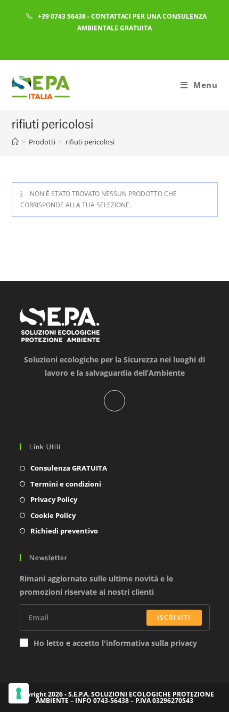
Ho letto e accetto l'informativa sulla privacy (115, 643)
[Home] (15, 142)
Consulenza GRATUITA (68, 468)
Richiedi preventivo (64, 531)
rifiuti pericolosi (90, 142)
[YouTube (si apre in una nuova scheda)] (122, 40)
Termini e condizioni (65, 484)
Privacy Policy (53, 499)
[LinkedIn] (114, 400)
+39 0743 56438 (62, 16)
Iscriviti (174, 617)
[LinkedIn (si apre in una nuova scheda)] (108, 40)
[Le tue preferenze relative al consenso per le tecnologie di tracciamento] (19, 693)
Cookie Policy (53, 515)
